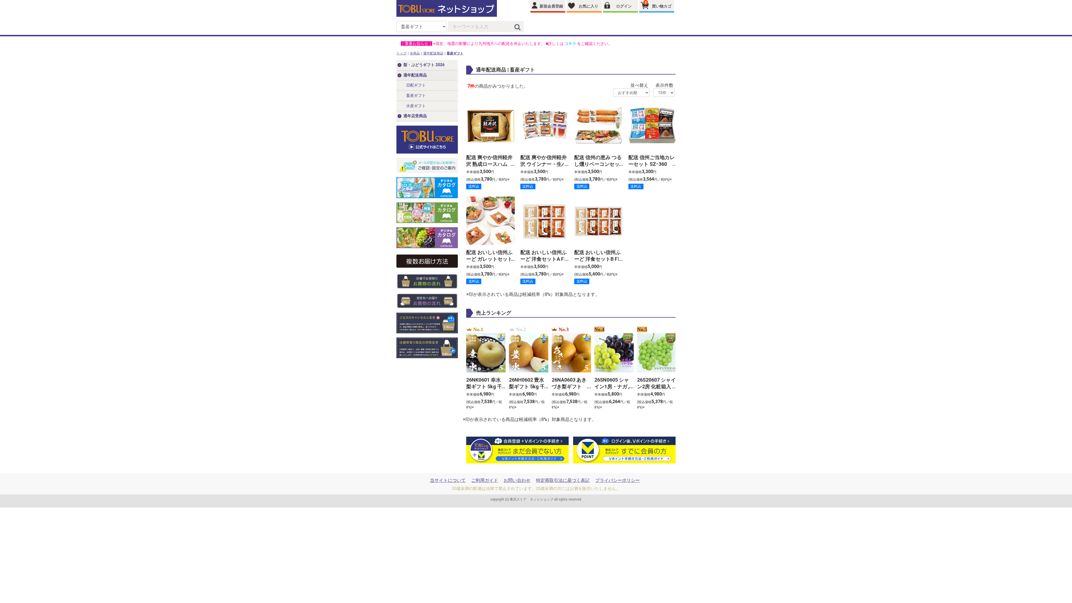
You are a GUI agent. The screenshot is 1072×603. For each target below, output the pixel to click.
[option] (484, 368)
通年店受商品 (415, 116)
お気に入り (588, 6)
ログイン (624, 6)
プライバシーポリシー (617, 480)
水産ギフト (416, 106)
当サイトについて (448, 480)
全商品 (415, 53)
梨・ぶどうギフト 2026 (423, 65)
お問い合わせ (517, 480)
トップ (401, 53)
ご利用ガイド (484, 480)
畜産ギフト (455, 53)
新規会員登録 (551, 6)
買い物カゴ (658, 4)
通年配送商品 (433, 53)
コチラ (570, 43)
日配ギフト (416, 85)
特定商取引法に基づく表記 (563, 480)
